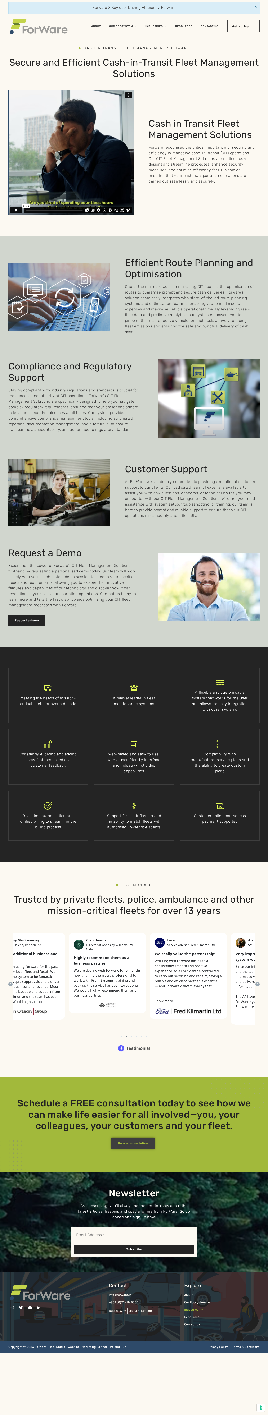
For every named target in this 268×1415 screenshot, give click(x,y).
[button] (221, 1302)
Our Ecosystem (121, 26)
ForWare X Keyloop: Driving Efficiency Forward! (135, 7)
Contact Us (209, 26)
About (96, 26)
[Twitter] (21, 1307)
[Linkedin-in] (39, 1307)
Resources (183, 26)
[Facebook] (30, 1307)
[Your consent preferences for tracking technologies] (261, 1408)
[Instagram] (12, 1307)
